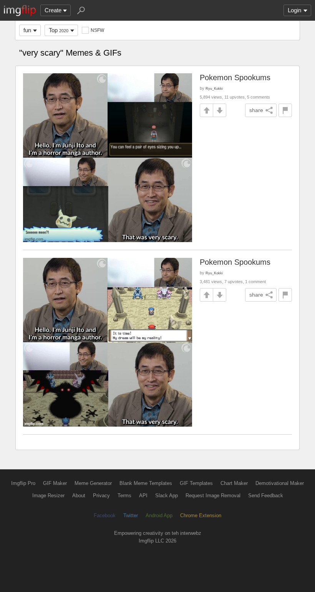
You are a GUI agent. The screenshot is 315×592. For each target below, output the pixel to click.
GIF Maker (55, 483)
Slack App (166, 495)
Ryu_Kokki (214, 88)
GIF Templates (196, 483)
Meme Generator (93, 483)
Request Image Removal (213, 495)
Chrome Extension (200, 515)
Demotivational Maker (279, 483)
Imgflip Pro (23, 483)
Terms (124, 495)
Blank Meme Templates (145, 483)
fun (27, 30)
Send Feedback (265, 495)
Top (58, 30)
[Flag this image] (285, 110)
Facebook (105, 515)
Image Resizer (48, 495)
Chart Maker (234, 483)
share (256, 110)
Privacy (101, 495)
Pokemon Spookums (235, 77)
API (143, 495)
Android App (159, 515)
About (78, 495)
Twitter (130, 515)
